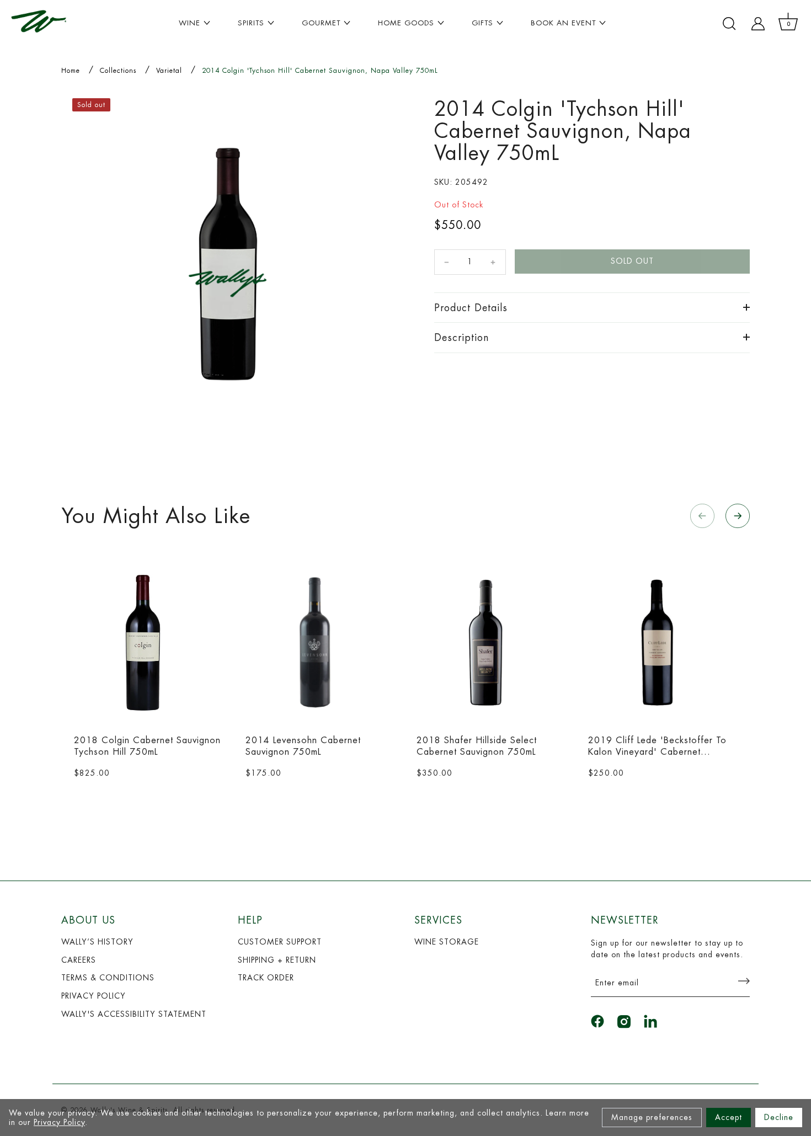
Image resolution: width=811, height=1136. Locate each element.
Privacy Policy (59, 1122)
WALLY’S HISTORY (97, 942)
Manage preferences (651, 1117)
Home (70, 70)
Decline (778, 1117)
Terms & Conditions (107, 978)
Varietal (169, 70)
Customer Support (280, 942)
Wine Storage (446, 942)
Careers (78, 960)
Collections (118, 70)
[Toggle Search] (729, 23)
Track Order (266, 978)
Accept (728, 1117)
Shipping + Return (277, 960)
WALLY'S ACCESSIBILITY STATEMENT (133, 1014)
